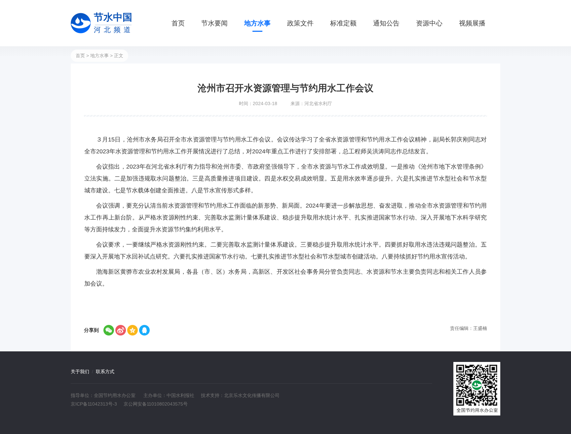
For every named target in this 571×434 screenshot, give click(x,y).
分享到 (91, 330)
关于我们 (80, 371)
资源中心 (429, 23)
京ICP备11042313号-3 (94, 404)
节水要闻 (214, 23)
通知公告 (386, 23)
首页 (178, 23)
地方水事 (257, 23)
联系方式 (105, 371)
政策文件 (300, 23)
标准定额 (343, 23)
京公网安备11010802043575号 (156, 404)
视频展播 (472, 23)
